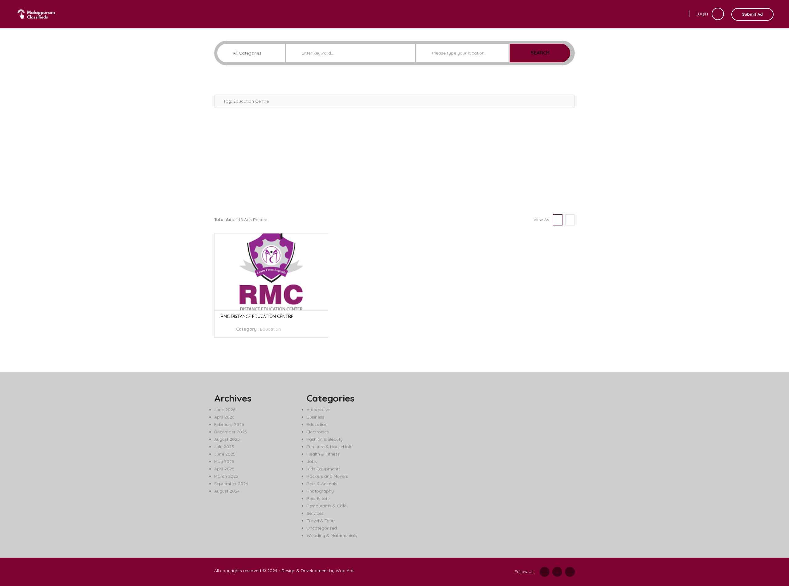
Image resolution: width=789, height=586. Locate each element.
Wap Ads (345, 570)
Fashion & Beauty (325, 439)
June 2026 (224, 409)
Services (315, 513)
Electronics (318, 432)
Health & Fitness (323, 454)
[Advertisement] (394, 160)
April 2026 (224, 417)
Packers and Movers (327, 476)
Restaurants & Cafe (326, 506)
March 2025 (226, 476)
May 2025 (224, 461)
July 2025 (224, 446)
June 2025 (224, 454)
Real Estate (318, 498)
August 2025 (227, 439)
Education (270, 329)
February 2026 (229, 424)
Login (702, 13)
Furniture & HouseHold (330, 446)
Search (540, 53)
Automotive (318, 409)
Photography (320, 491)
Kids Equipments (324, 469)
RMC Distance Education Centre (257, 316)
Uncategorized (322, 528)
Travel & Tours (321, 520)
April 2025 (224, 469)
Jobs (312, 461)
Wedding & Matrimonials (332, 535)
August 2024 (227, 491)
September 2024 (231, 483)
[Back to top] (769, 547)
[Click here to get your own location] (503, 53)
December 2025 (230, 432)
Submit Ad (752, 14)
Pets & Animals (322, 483)
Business (315, 417)
